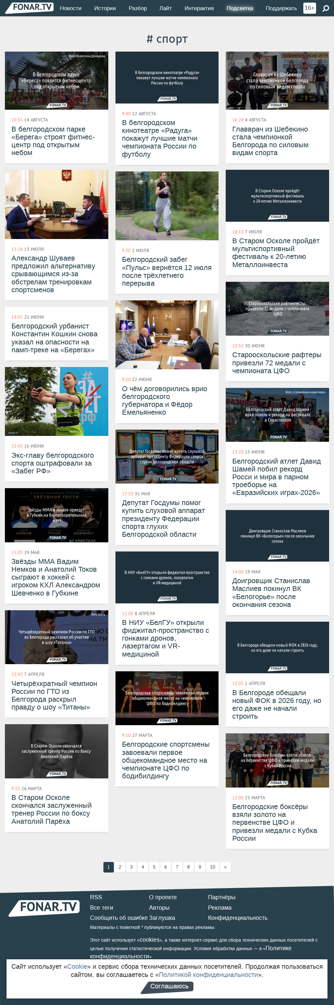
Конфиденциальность (237, 918)
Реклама (220, 908)
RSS (96, 897)
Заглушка (162, 918)
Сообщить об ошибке (119, 918)
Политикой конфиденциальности (208, 974)
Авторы (159, 908)
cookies (149, 940)
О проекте (163, 897)
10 (212, 867)
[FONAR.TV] (29, 8)
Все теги (101, 908)
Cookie (77, 966)
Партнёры (221, 897)
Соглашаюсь (169, 986)
